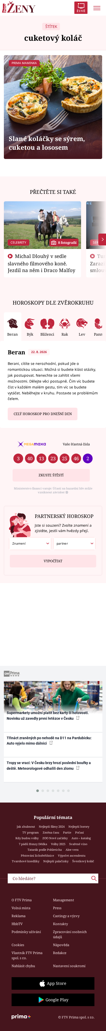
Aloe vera (72, 850)
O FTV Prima (22, 900)
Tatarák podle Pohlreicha (45, 850)
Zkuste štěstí (51, 475)
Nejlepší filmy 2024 (52, 826)
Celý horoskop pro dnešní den (43, 414)
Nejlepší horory (78, 826)
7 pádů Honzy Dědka (33, 844)
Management (63, 900)
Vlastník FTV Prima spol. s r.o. (27, 955)
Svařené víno (78, 844)
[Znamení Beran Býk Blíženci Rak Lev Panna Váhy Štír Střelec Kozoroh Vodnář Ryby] (30, 543)
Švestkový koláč (83, 861)
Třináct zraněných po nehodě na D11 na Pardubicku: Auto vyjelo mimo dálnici (49, 740)
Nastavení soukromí (69, 966)
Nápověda (61, 945)
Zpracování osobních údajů (70, 934)
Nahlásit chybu (23, 966)
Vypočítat (53, 561)
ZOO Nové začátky (55, 838)
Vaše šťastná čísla (76, 444)
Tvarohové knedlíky (25, 861)
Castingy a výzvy (66, 916)
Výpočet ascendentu (71, 855)
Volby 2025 (58, 844)
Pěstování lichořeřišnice (37, 855)
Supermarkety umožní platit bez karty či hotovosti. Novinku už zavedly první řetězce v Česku (48, 715)
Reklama (18, 916)
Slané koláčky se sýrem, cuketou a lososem (47, 143)
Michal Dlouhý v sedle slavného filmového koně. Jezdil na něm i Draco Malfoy (41, 263)
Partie (67, 832)
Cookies (18, 945)
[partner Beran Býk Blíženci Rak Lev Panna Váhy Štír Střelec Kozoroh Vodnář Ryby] (74, 543)
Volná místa (21, 908)
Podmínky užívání (26, 931)
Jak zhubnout (26, 826)
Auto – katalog (81, 838)
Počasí (79, 832)
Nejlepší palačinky (55, 861)
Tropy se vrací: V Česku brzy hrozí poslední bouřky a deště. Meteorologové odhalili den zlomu (49, 765)
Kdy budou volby (27, 838)
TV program (30, 832)
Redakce (59, 952)
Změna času (51, 832)
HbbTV (17, 924)
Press (57, 908)
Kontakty (60, 924)
